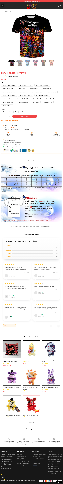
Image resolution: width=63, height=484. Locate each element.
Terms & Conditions (22, 456)
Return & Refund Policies (39, 458)
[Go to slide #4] (35, 63)
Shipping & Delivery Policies (39, 454)
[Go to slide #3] (27, 63)
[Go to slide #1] (11, 63)
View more (31, 422)
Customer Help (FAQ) (38, 463)
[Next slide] (59, 36)
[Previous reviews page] (51, 326)
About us (19, 454)
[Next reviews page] (58, 326)
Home (2, 12)
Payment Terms (36, 456)
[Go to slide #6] (51, 63)
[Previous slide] (3, 36)
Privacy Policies (21, 458)
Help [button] (60, 482)
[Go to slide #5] (43, 63)
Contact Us (35, 461)
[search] (58, 6)
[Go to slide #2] (19, 63)
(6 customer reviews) (13, 76)
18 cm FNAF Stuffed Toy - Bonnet (50, 387)
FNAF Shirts (9, 12)
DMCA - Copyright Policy (23, 461)
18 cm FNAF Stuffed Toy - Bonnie (11, 387)
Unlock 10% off (3, 477)
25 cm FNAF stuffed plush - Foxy (30, 415)
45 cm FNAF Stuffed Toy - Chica (30, 360)
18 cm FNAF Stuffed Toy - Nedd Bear (12, 415)
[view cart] (60, 6)
